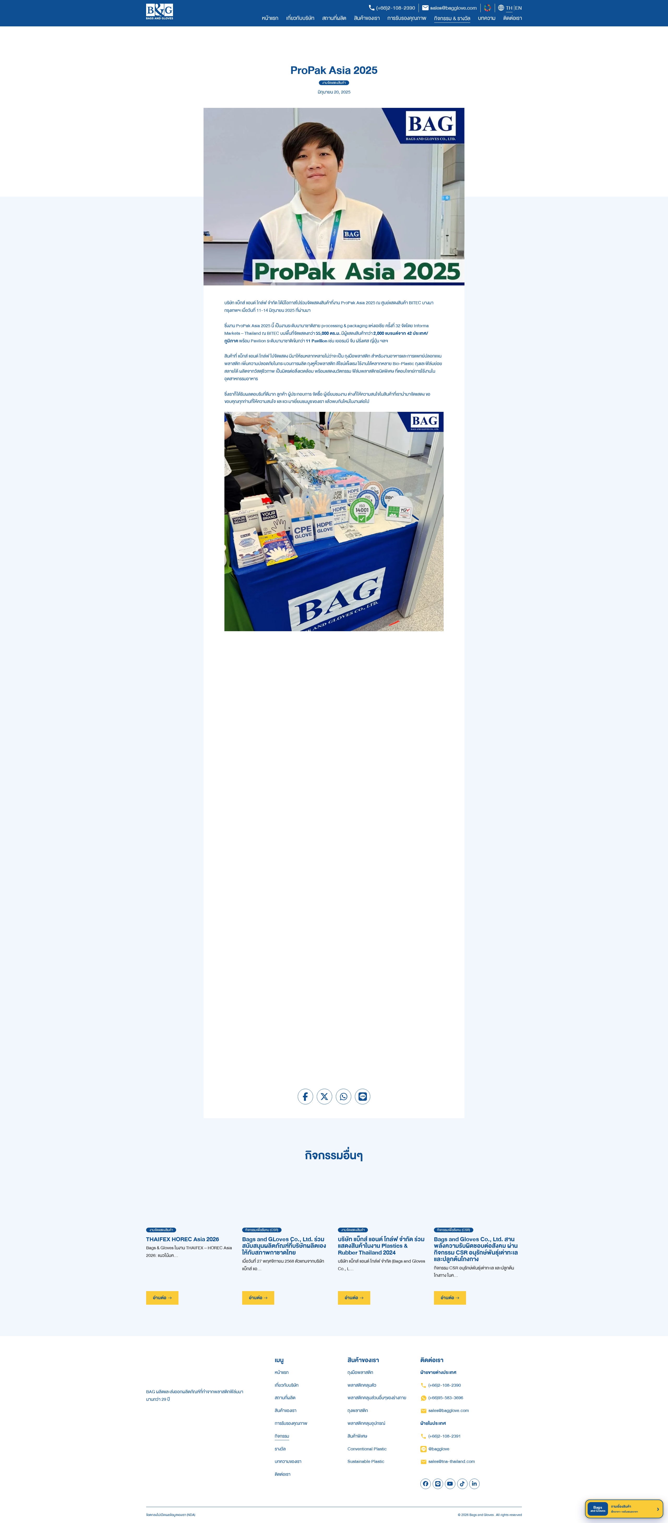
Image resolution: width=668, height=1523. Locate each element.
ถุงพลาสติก (358, 1410)
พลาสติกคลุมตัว (362, 1385)
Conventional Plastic (367, 1449)
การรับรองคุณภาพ (406, 18)
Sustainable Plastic (366, 1461)
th (509, 8)
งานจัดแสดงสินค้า (334, 82)
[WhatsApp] (343, 1096)
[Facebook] (305, 1096)
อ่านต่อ (159, 1298)
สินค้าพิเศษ (357, 1436)
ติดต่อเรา (512, 18)
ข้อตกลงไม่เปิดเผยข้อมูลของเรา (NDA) (170, 1515)
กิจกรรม (282, 1436)
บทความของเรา (288, 1461)
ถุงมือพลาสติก (360, 1372)
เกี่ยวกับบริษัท (300, 18)
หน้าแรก (270, 18)
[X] (324, 1096)
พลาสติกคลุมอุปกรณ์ (366, 1423)
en (518, 8)
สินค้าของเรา (367, 18)
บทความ (487, 18)
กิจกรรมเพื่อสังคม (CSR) (261, 1230)
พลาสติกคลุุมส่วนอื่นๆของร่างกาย (377, 1398)
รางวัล (280, 1449)
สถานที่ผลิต (334, 18)
